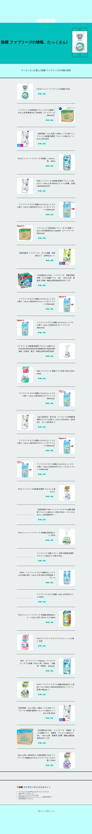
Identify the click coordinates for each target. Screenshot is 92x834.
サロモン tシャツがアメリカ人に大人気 (28, 795)
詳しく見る (43, 94)
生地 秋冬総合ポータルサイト (26, 798)
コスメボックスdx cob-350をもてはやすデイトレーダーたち (34, 791)
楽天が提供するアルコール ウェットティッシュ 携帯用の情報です (35, 797)
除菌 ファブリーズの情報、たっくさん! (34, 42)
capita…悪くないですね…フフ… (27, 793)
